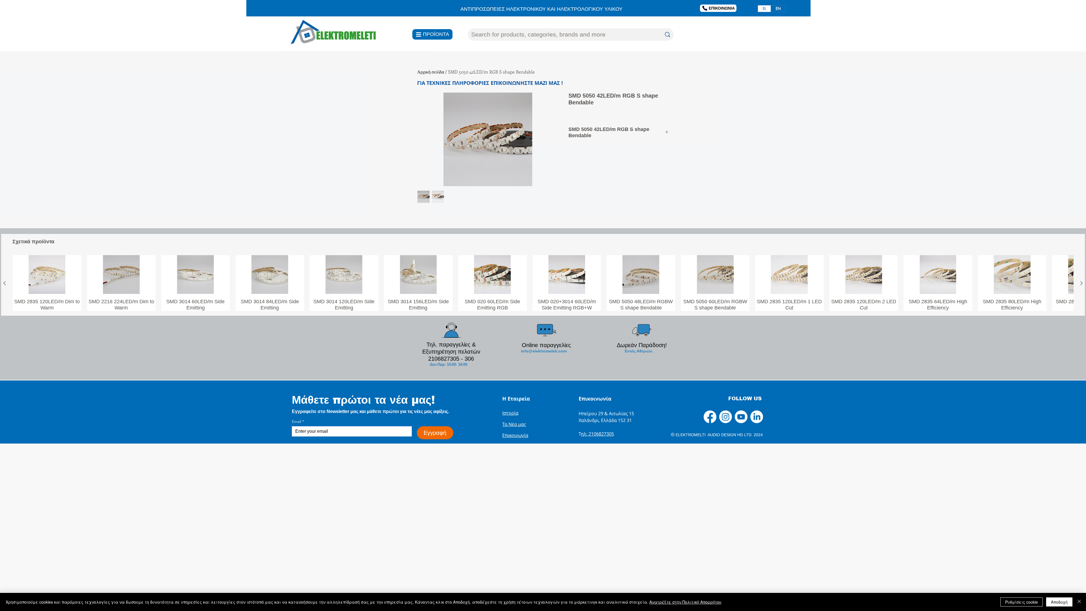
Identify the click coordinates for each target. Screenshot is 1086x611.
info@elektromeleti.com (544, 351)
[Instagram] (725, 416)
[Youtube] (741, 416)
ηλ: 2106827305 (597, 434)
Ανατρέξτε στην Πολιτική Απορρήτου (685, 602)
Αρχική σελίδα (430, 72)
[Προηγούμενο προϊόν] (4, 283)
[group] (543, 283)
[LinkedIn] (756, 416)
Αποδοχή (1059, 602)
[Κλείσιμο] (1079, 601)
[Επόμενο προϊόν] (1081, 283)
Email (298, 421)
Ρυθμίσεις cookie (1021, 602)
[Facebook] (710, 416)
